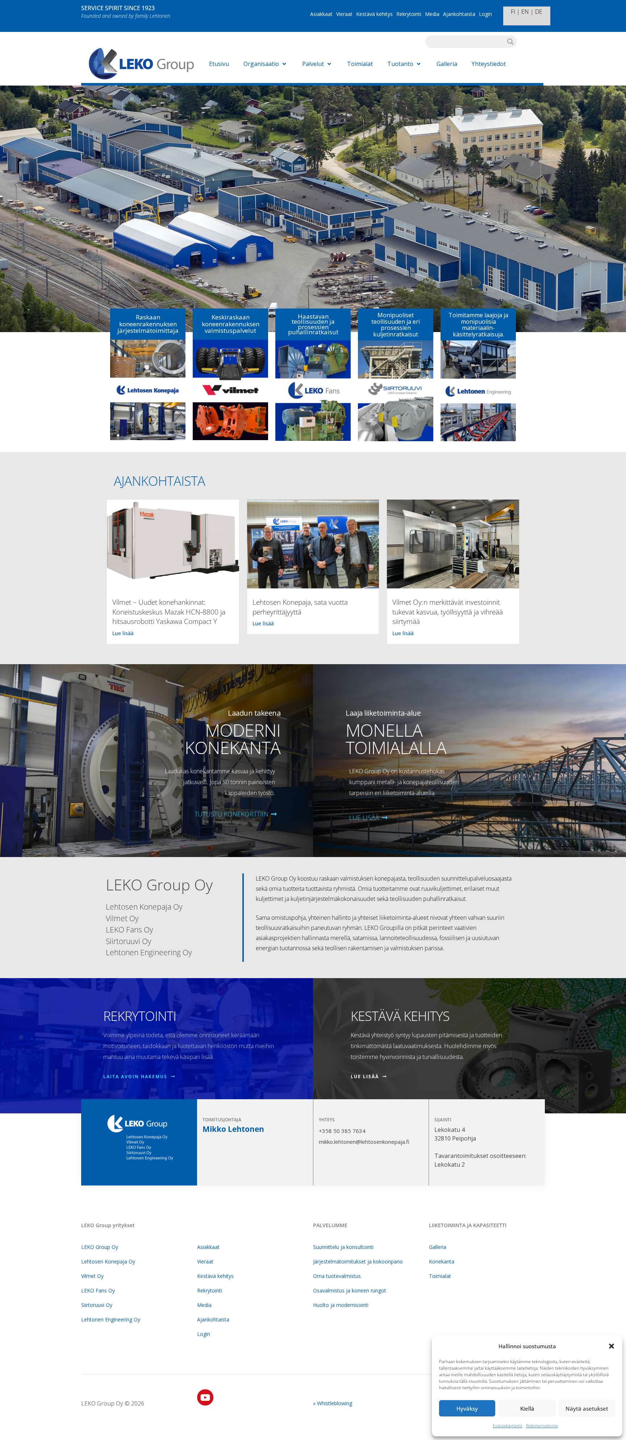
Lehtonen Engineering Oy (110, 1319)
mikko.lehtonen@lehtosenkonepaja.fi (364, 1141)
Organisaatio (261, 64)
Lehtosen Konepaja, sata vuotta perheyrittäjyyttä (300, 607)
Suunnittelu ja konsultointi (343, 1247)
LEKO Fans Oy (98, 1290)
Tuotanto (400, 64)
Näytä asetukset (587, 1408)
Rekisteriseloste (542, 1426)
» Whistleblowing (332, 1403)
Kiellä (527, 1408)
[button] (611, 1346)
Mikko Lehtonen (233, 1129)
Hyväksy (467, 1408)
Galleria (447, 64)
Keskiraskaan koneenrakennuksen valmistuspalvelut (230, 324)
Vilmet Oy (92, 1276)
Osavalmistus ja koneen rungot (349, 1290)
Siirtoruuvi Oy (96, 1305)
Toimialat (360, 64)
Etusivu (219, 64)
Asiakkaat (321, 14)
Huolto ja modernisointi (340, 1305)
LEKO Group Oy (99, 1247)
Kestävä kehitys (374, 14)
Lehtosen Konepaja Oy (108, 1261)
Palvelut (313, 64)
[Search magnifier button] (510, 42)
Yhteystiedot (489, 64)
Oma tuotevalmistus (337, 1276)
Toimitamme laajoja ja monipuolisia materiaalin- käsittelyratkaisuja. (478, 324)
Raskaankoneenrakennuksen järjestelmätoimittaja (148, 324)
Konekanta (441, 1261)
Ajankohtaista (459, 14)
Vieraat (344, 14)
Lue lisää (123, 633)
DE (538, 12)
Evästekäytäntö (507, 1426)
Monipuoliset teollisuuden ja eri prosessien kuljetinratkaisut (395, 324)
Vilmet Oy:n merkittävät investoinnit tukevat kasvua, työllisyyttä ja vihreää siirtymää (447, 611)
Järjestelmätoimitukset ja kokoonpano (358, 1261)
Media (432, 14)
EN (525, 12)
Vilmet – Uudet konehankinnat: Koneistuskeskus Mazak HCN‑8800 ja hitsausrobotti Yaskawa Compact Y (168, 611)
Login (485, 14)
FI (513, 12)
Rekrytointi (408, 14)
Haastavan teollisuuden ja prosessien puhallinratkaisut (313, 324)
